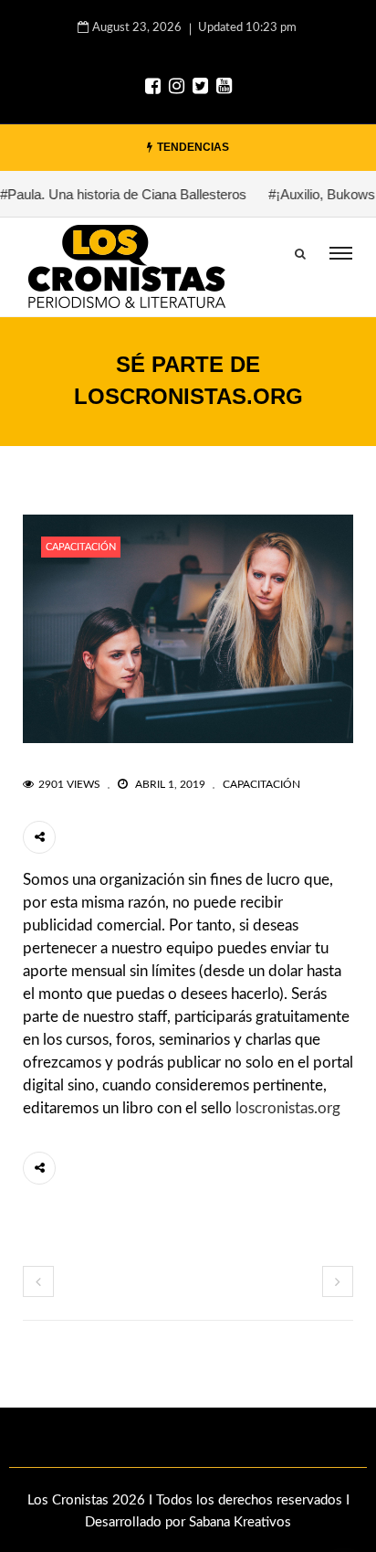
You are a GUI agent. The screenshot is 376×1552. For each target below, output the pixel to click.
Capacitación (81, 547)
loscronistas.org (287, 1108)
